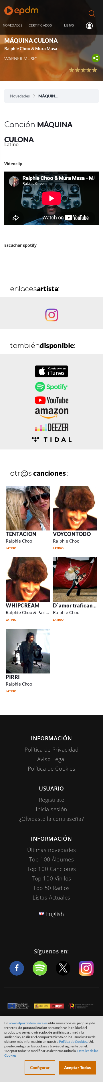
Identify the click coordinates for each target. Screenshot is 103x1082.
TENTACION (21, 534)
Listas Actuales (51, 897)
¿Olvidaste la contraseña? (51, 819)
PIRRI (13, 677)
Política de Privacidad (52, 749)
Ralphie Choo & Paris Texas (33, 612)
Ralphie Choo (19, 540)
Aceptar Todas (77, 1067)
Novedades (20, 95)
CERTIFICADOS (40, 25)
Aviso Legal (51, 759)
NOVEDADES (12, 25)
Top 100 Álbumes (51, 859)
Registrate (51, 799)
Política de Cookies (52, 768)
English (55, 914)
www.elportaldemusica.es (28, 1023)
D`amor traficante (75, 605)
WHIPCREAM (23, 605)
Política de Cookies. (73, 1041)
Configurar (40, 1067)
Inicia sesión (92, 26)
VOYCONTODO (72, 534)
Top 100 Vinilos (51, 878)
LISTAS (69, 25)
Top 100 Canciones (51, 869)
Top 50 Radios (51, 888)
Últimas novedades (51, 850)
